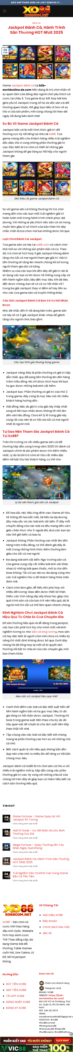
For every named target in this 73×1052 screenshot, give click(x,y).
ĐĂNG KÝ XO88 (16, 1008)
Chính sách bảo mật (56, 927)
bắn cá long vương (44, 632)
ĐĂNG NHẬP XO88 (18, 1002)
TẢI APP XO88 (15, 996)
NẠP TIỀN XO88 (16, 990)
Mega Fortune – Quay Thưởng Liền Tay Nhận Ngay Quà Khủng (38, 846)
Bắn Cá (36, 23)
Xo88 (52, 134)
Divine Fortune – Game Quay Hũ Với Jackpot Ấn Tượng (36, 818)
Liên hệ (47, 933)
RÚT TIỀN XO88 (16, 984)
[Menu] (5, 11)
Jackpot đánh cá (23, 85)
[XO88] (36, 11)
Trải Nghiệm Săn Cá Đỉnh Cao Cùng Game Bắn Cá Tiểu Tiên (40, 874)
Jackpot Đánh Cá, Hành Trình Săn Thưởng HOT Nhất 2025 (41, 860)
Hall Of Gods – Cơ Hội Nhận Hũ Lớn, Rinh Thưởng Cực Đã (39, 832)
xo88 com (42, 245)
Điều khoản (50, 921)
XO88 (6, 922)
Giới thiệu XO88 (53, 915)
